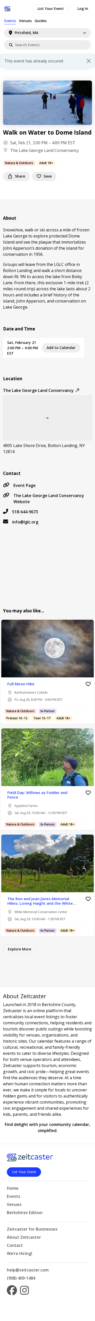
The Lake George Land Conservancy (44, 150)
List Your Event (50, 8)
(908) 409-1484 (21, 1278)
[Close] (89, 61)
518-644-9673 (25, 512)
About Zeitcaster (24, 1237)
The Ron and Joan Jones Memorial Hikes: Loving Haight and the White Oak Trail (40, 903)
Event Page (24, 485)
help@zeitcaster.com (28, 1270)
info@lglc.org (25, 522)
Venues (25, 20)
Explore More (19, 949)
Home (12, 1188)
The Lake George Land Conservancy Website (48, 498)
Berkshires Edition (25, 1212)
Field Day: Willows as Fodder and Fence (37, 795)
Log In (83, 8)
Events (10, 20)
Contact (15, 1245)
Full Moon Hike (20, 683)
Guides (41, 20)
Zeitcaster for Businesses (32, 1229)
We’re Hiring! (19, 1253)
